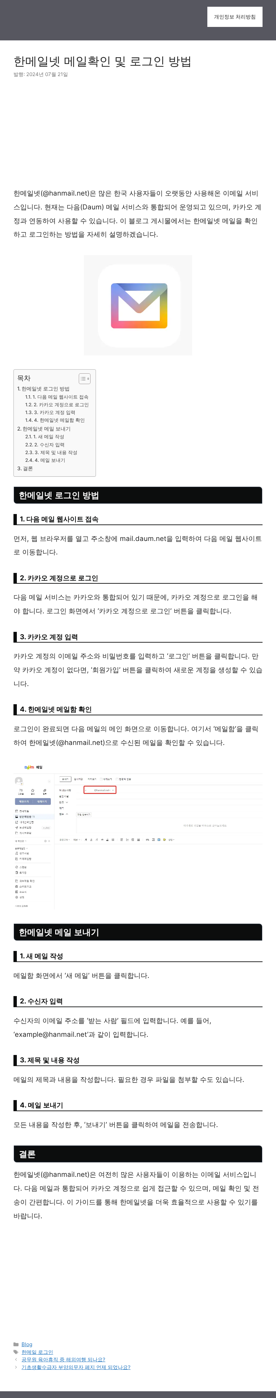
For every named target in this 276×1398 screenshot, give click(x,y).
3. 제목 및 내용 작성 (56, 452)
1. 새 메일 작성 (48, 436)
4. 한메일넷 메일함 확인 (59, 420)
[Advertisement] (138, 137)
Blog (27, 1344)
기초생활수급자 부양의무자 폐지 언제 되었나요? (76, 1367)
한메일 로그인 (37, 1352)
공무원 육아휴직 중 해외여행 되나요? (63, 1359)
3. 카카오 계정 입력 (54, 412)
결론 (28, 468)
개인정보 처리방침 (235, 16)
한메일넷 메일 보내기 (47, 428)
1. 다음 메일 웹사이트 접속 (61, 397)
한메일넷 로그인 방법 (46, 388)
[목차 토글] (81, 378)
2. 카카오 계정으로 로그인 (61, 404)
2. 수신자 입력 (49, 444)
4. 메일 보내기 (50, 460)
